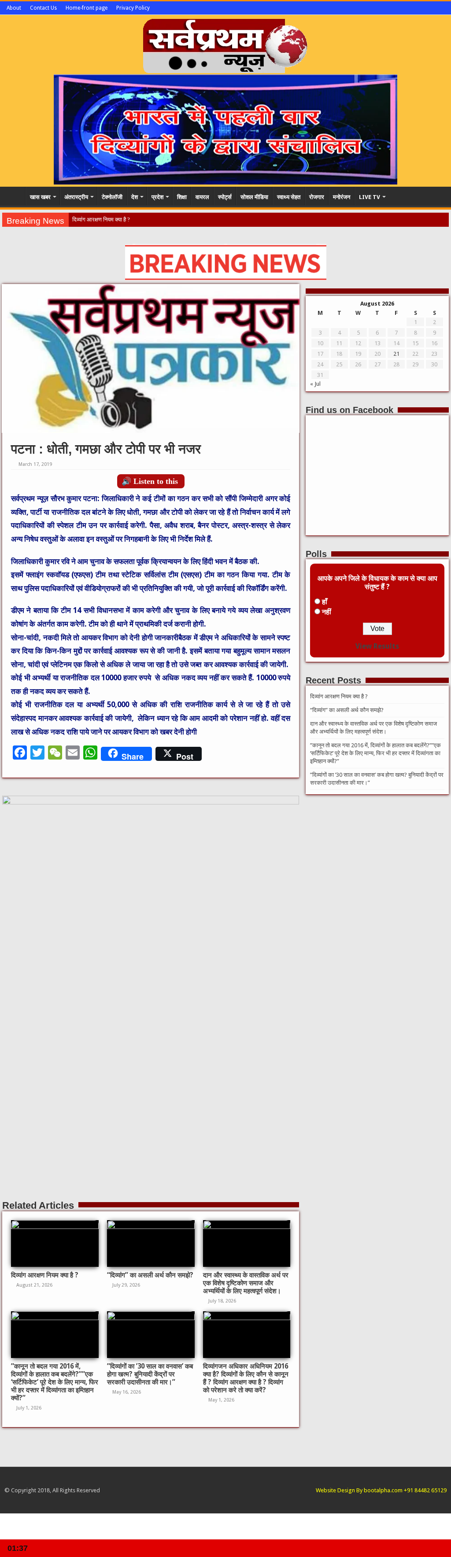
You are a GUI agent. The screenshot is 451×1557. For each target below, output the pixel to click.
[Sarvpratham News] (225, 44)
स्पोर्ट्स (225, 197)
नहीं (326, 612)
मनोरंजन (341, 197)
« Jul (315, 383)
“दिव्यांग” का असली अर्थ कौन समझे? (150, 1275)
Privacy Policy (133, 8)
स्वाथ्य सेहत (288, 197)
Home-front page (86, 8)
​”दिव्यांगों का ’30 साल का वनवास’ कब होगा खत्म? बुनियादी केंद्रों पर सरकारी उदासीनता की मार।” (150, 1374)
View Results (377, 646)
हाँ (324, 602)
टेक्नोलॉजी (112, 197)
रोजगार (316, 197)
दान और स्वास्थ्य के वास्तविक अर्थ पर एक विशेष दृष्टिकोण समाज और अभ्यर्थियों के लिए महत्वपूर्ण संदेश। (245, 1283)
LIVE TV (369, 197)
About (14, 8)
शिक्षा (182, 197)
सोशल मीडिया (254, 197)
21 (396, 354)
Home (13, 196)
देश (134, 197)
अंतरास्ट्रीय (76, 197)
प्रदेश (157, 197)
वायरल (202, 197)
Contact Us (43, 8)
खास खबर (40, 197)
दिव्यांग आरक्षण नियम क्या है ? (101, 219)
